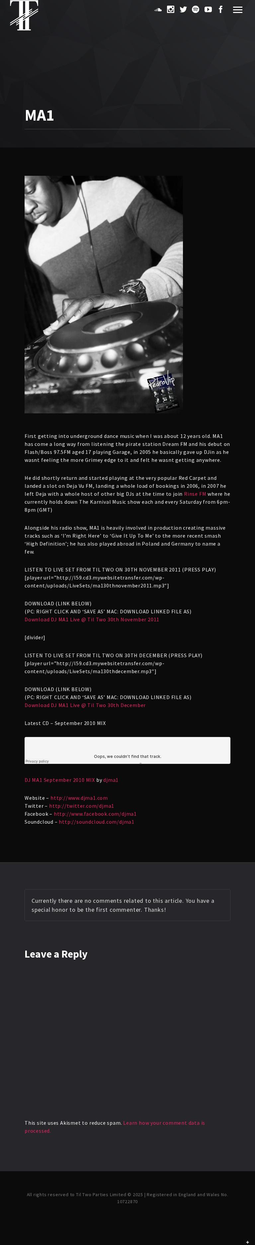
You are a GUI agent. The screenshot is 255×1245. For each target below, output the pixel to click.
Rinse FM (195, 493)
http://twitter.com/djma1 (81, 805)
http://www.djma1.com (79, 797)
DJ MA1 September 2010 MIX (60, 780)
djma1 (111, 780)
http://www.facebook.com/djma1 (95, 813)
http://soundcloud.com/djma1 (96, 821)
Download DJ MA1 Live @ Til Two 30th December (85, 705)
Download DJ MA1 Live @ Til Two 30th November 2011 (92, 619)
